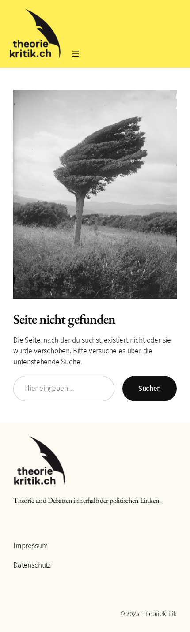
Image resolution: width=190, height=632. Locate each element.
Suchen (149, 388)
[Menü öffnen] (75, 54)
